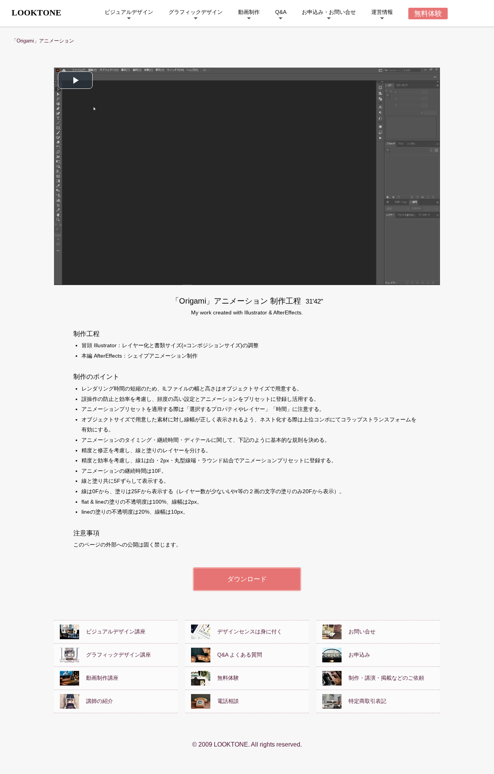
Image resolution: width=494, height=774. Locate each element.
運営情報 (382, 12)
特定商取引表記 (364, 701)
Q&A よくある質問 (237, 654)
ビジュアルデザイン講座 (113, 631)
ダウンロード (247, 579)
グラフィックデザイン (196, 12)
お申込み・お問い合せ (329, 12)
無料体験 (225, 677)
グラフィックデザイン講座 (116, 654)
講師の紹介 (97, 701)
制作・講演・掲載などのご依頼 (383, 677)
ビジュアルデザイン (129, 12)
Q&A (280, 12)
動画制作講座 (99, 677)
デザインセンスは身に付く (247, 631)
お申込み (356, 654)
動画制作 (249, 12)
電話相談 (225, 701)
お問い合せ (359, 631)
